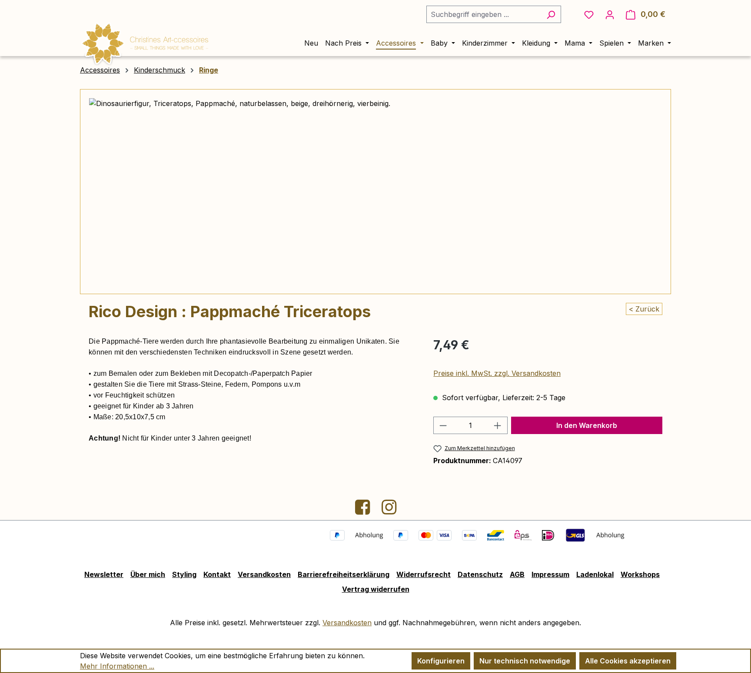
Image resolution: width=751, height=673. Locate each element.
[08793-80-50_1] (375, 191)
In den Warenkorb (586, 425)
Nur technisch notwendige (524, 660)
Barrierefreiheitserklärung (343, 574)
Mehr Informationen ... (117, 666)
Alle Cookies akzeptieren (628, 660)
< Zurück (644, 309)
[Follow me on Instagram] (389, 510)
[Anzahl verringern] (442, 425)
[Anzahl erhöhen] (497, 425)
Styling (184, 574)
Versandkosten (264, 574)
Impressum (550, 574)
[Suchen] (551, 14)
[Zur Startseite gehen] (145, 42)
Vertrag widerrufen (375, 589)
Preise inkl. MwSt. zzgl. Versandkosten (497, 373)
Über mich (147, 574)
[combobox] (483, 14)
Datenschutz (480, 574)
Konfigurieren (441, 660)
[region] (375, 191)
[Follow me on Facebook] (363, 510)
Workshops (640, 574)
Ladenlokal (595, 574)
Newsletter (103, 574)
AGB (517, 574)
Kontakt (217, 574)
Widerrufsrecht (423, 574)
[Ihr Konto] (609, 14)
